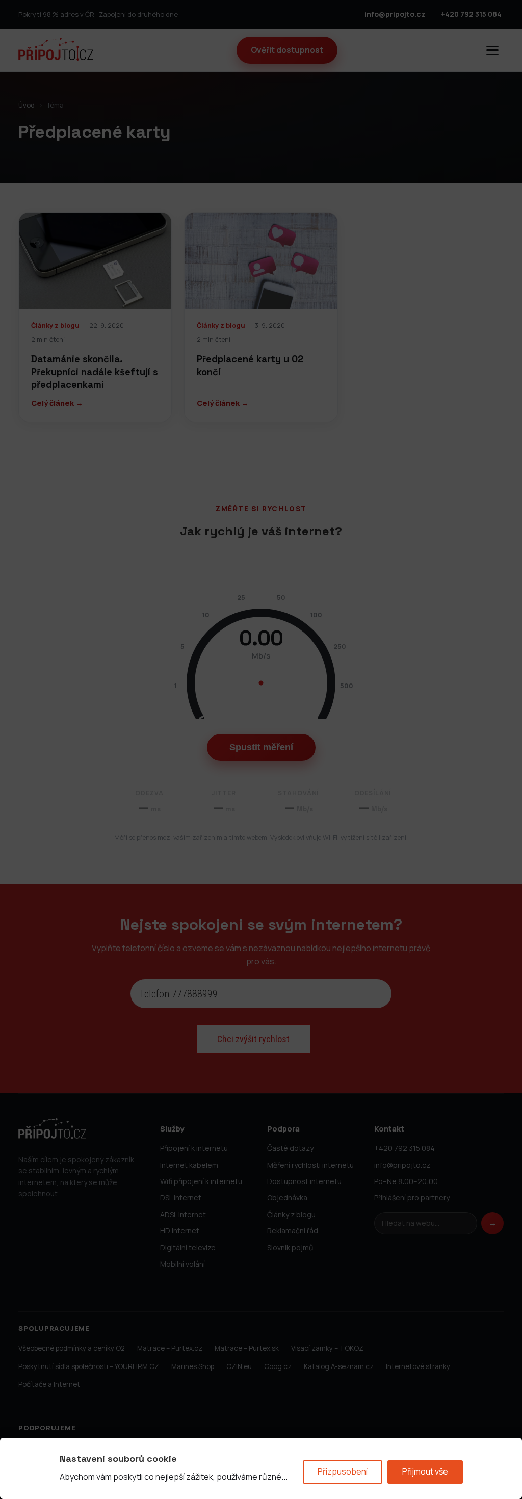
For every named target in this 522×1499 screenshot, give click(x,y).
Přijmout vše (425, 1471)
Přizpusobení (343, 1471)
